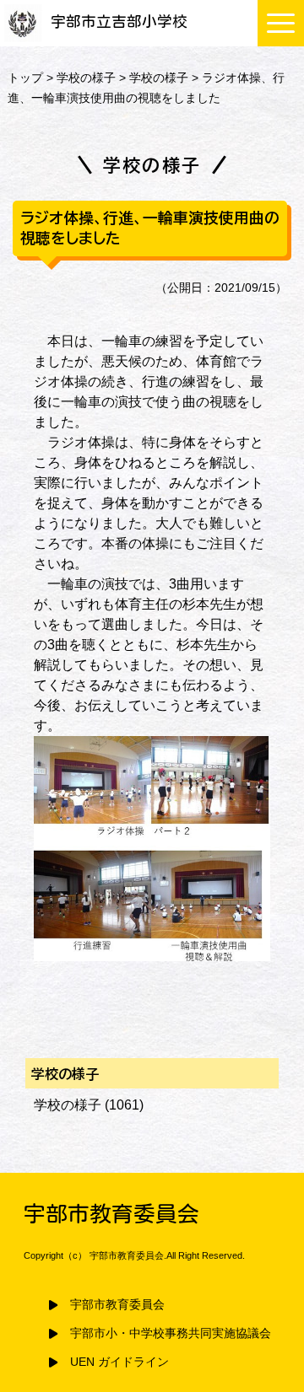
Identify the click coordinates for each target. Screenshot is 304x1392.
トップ (25, 77)
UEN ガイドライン (119, 1362)
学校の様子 (86, 77)
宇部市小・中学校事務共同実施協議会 (170, 1333)
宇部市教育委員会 (117, 1304)
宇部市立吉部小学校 (119, 21)
